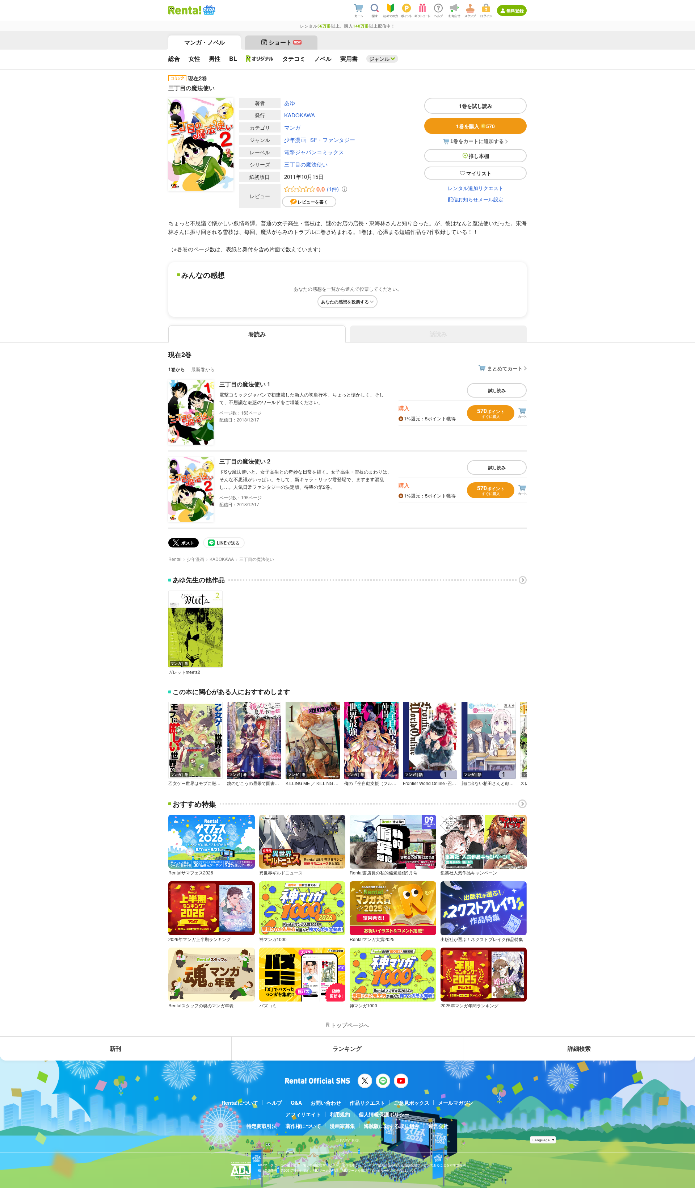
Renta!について (240, 1102)
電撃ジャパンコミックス (314, 152)
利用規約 (340, 1114)
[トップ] (184, 10)
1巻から (176, 369)
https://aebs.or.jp (270, 1175)
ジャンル (379, 58)
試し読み (497, 390)
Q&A (296, 1102)
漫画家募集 (342, 1125)
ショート (285, 42)
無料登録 (515, 10)
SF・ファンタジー (332, 139)
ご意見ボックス (411, 1102)
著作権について (303, 1125)
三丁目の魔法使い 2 (244, 461)
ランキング (347, 1048)
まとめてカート (505, 368)
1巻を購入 (475, 126)
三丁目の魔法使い (306, 164)
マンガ (292, 127)
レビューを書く (313, 201)
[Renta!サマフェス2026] (208, 10)
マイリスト (479, 173)
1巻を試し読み (475, 105)
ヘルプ (274, 1102)
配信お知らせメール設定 (476, 199)
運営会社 (438, 1125)
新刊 (115, 1048)
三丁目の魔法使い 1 (244, 384)
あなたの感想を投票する (345, 301)
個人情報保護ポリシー (384, 1114)
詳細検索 (579, 1048)
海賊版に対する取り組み (392, 1125)
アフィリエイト (303, 1114)
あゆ (289, 102)
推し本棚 (479, 155)
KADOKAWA (299, 115)
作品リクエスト (367, 1102)
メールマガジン (455, 1102)
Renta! (174, 559)
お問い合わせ (326, 1102)
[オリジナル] (260, 58)
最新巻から (203, 369)
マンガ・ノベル (204, 42)
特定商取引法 (262, 1125)
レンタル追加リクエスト (476, 188)
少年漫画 (295, 139)
